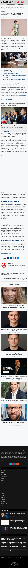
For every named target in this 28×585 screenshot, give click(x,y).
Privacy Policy (4, 503)
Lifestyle (2, 495)
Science (2, 493)
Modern (3, 253)
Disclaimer (3, 501)
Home (2, 7)
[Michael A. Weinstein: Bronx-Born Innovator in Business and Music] (14, 412)
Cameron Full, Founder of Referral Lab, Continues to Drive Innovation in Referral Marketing (18, 515)
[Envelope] (17, 464)
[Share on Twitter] (13, 258)
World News (3, 474)
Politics (2, 482)
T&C (2, 505)
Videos (2, 478)
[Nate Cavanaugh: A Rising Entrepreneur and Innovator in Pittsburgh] (14, 319)
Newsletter (3, 472)
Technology (3, 489)
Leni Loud (8, 16)
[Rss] (18, 464)
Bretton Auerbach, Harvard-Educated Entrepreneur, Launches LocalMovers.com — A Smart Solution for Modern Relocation (18, 521)
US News (3, 480)
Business (3, 484)
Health (2, 491)
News (6, 253)
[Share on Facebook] (11, 258)
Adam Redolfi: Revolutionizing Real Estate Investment (14, 400)
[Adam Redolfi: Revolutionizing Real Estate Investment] (14, 390)
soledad (9, 253)
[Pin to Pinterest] (15, 258)
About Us (3, 497)
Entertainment (4, 476)
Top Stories (3, 470)
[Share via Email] (18, 258)
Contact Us (3, 499)
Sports (2, 486)
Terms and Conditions (14, 564)
